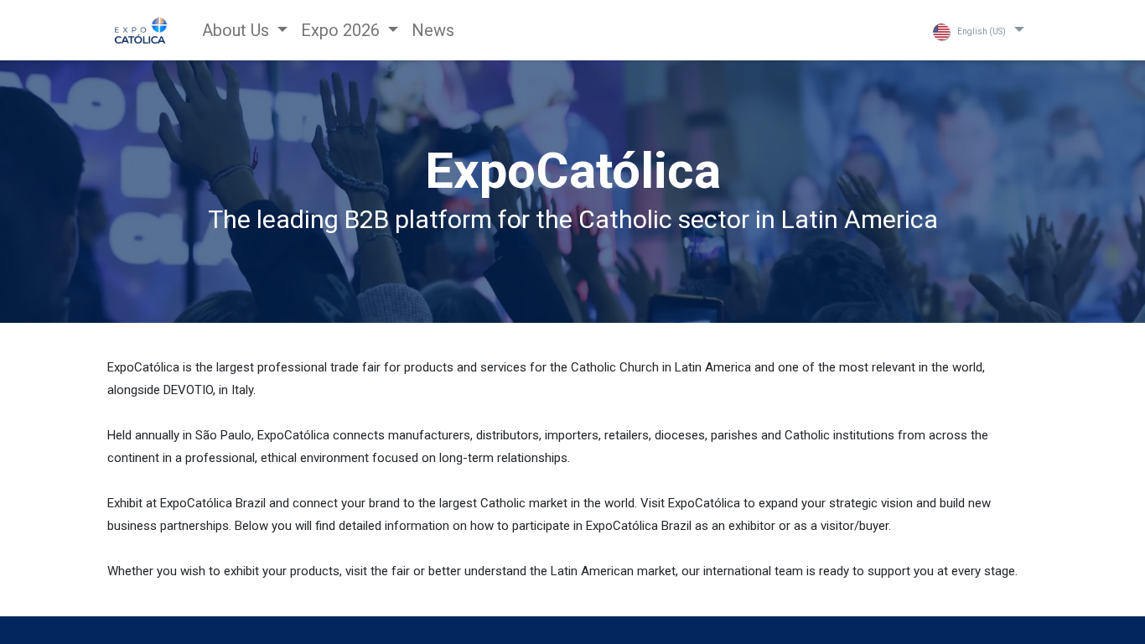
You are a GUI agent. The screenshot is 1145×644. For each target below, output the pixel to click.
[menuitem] (433, 30)
